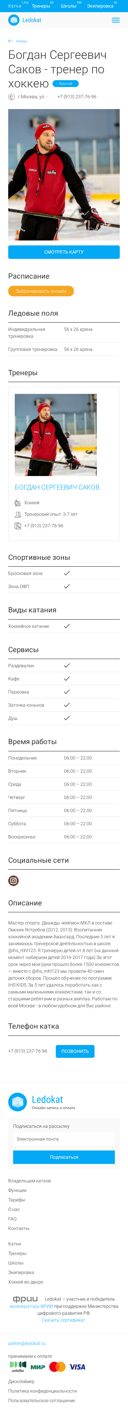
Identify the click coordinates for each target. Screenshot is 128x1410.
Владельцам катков (29, 1180)
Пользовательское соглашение (41, 1400)
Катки (14, 6)
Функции (17, 1190)
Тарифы (16, 1199)
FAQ (12, 1218)
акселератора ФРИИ (31, 1306)
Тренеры (41, 6)
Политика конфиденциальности (42, 1391)
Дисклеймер (21, 1381)
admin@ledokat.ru (27, 1343)
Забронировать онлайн (41, 291)
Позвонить (75, 1051)
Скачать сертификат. (64, 1320)
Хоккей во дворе (25, 1282)
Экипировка (100, 6)
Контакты (19, 1228)
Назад (21, 41)
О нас (14, 1209)
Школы (68, 6)
